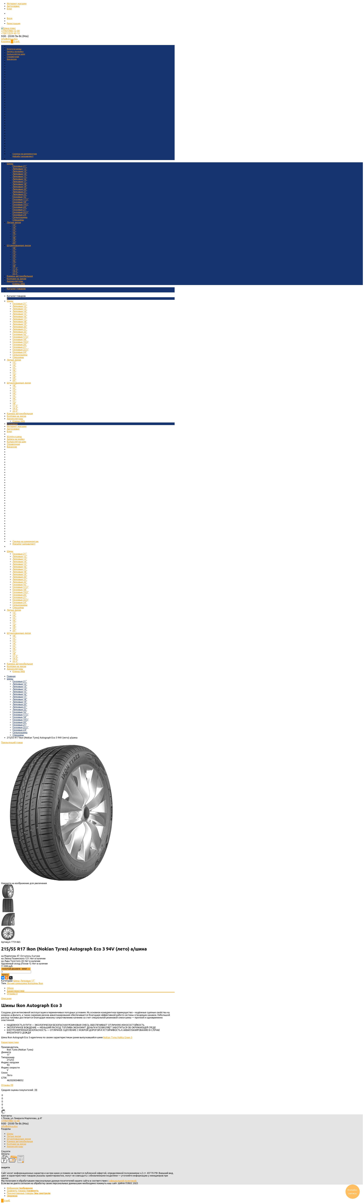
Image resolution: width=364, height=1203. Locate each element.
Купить (5, 975)
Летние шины (14, 983)
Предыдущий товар (12, 742)
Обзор (10, 988)
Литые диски (14, 222)
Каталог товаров (16, 288)
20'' (14, 243)
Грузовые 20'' (20, 207)
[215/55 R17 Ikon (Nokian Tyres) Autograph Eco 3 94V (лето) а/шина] (61, 880)
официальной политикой (122, 1180)
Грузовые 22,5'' (21, 212)
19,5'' (15, 271)
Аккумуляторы (15, 281)
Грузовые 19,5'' (21, 204)
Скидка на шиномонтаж (25, 154)
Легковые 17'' (20, 181)
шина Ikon (26, 983)
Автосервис (13, 6)
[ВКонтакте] (3, 977)
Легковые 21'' (20, 191)
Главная (11, 676)
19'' (14, 240)
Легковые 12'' (20, 168)
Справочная (13, 56)
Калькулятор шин (16, 54)
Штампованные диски (19, 245)
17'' (14, 235)
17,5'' (15, 268)
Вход (9, 18)
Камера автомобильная (20, 276)
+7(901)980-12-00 (10, 31)
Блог (9, 8)
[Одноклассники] (7, 977)
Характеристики (15, 990)
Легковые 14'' (20, 174)
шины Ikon (37, 983)
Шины (10, 163)
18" (14, 266)
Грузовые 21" (20, 209)
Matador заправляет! (23, 156)
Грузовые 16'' (20, 197)
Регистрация (13, 23)
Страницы (12, 423)
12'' (14, 250)
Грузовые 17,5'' (21, 199)
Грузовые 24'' (20, 214)
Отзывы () (7, 1085)
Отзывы (12, 993)
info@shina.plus (9, 39)
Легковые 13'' (20, 171)
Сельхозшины (20, 217)
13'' (14, 225)
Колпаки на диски (16, 278)
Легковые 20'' (20, 189)
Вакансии (12, 59)
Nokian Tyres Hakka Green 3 (117, 1037)
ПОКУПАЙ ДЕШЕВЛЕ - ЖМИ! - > (16, 969)
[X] (11, 977)
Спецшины (18, 220)
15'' (14, 230)
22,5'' (15, 273)
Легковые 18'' (20, 184)
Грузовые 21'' (20, 166)
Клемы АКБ (19, 283)
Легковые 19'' (20, 186)
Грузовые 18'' (20, 202)
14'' (14, 227)
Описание (6, 998)
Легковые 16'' (20, 179)
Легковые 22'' (20, 194)
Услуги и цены (14, 49)
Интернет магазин (16, 3)
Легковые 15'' (20, 176)
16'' (14, 232)
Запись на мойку (15, 51)
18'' (14, 237)
